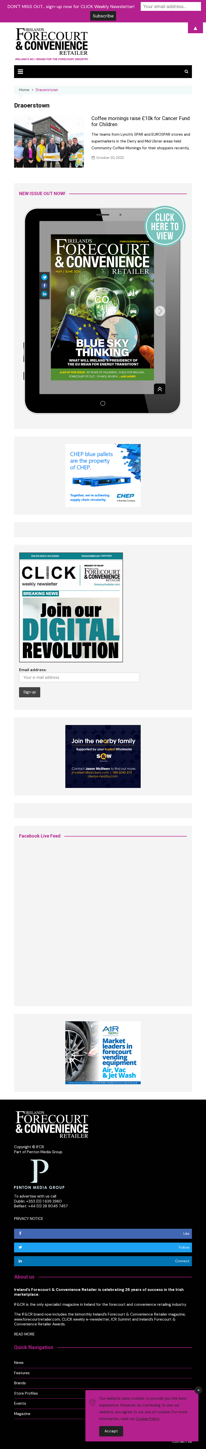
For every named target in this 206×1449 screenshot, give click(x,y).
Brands (20, 1383)
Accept (111, 1431)
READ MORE (24, 1334)
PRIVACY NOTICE (28, 1218)
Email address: (33, 669)
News (19, 1362)
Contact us (182, 1441)
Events (20, 1403)
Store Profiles (26, 1393)
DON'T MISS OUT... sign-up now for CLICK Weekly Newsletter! (71, 7)
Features (22, 1373)
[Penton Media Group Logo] (39, 1174)
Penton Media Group (44, 1151)
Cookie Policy (147, 1418)
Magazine (22, 1413)
